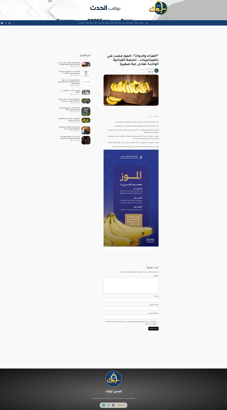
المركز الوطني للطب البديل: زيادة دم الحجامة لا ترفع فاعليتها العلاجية (69, 63)
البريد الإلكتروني (153, 305)
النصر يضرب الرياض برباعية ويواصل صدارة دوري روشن (69, 119)
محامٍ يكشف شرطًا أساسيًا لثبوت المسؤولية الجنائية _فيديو (69, 128)
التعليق (156, 276)
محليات (142, 69)
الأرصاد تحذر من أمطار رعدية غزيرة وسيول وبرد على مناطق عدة (69, 72)
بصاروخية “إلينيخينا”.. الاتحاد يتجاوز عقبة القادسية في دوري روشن (69, 100)
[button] (113, 405)
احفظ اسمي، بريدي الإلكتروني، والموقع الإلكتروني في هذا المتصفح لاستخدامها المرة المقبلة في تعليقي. (130, 323)
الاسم (156, 296)
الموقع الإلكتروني (153, 313)
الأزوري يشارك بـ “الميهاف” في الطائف (70, 91)
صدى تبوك (151, 116)
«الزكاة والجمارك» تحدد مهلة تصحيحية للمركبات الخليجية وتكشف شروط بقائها (68, 82)
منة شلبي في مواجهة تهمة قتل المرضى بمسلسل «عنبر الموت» (70, 137)
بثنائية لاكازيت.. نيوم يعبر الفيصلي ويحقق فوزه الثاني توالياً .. (69, 108)
